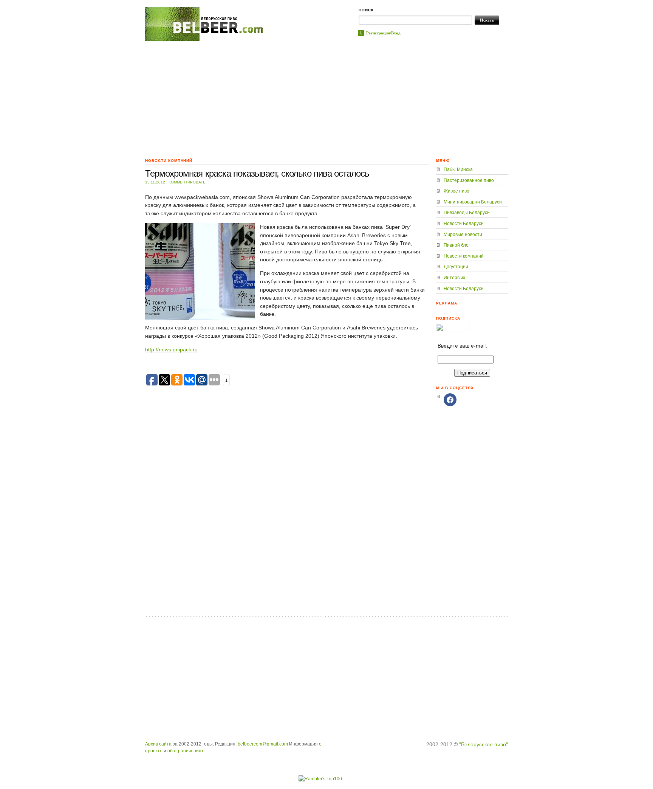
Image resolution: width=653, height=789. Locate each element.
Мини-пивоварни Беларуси (473, 202)
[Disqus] (287, 515)
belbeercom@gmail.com (263, 744)
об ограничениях (185, 750)
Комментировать (187, 182)
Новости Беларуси (464, 223)
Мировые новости (463, 234)
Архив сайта (158, 744)
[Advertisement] (326, 98)
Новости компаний (464, 256)
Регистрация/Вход (383, 33)
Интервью (454, 277)
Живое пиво (456, 191)
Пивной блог (457, 245)
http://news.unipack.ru (171, 349)
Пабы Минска (458, 169)
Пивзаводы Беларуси (467, 212)
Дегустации (456, 266)
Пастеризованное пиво (469, 180)
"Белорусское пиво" (483, 744)
